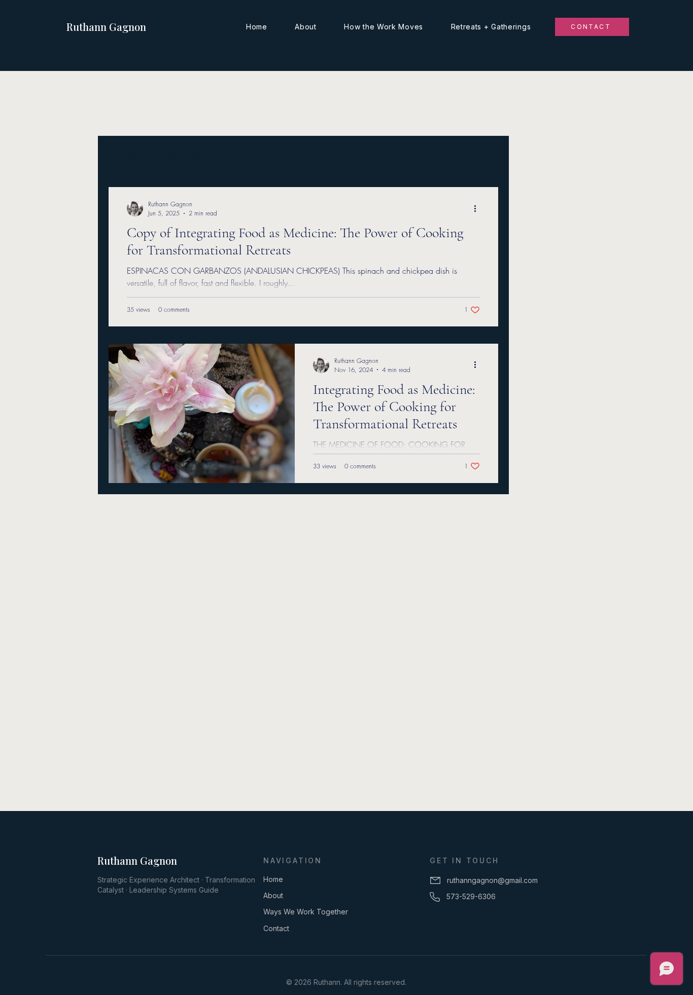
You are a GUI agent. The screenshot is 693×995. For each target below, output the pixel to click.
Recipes (182, 156)
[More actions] (478, 208)
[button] (486, 157)
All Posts (126, 156)
